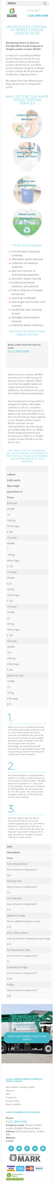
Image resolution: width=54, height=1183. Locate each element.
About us (10, 1090)
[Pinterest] (43, 1148)
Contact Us (11, 1097)
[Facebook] (11, 1148)
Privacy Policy (12, 1100)
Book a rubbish (13, 1104)
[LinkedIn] (35, 1148)
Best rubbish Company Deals (20, 1087)
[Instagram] (27, 1148)
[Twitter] (19, 1148)
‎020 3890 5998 (38, 16)
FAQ (8, 1094)
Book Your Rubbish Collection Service (27, 1038)
